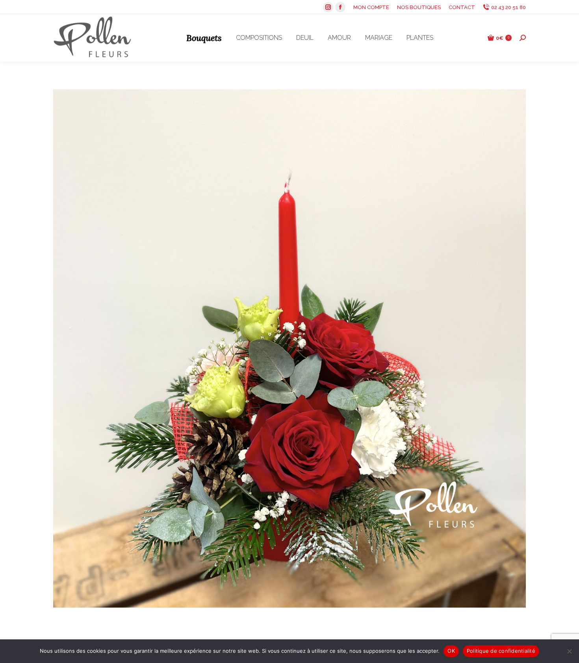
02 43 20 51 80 (508, 7)
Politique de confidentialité (501, 651)
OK (451, 651)
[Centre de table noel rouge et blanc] (289, 348)
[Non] (569, 651)
